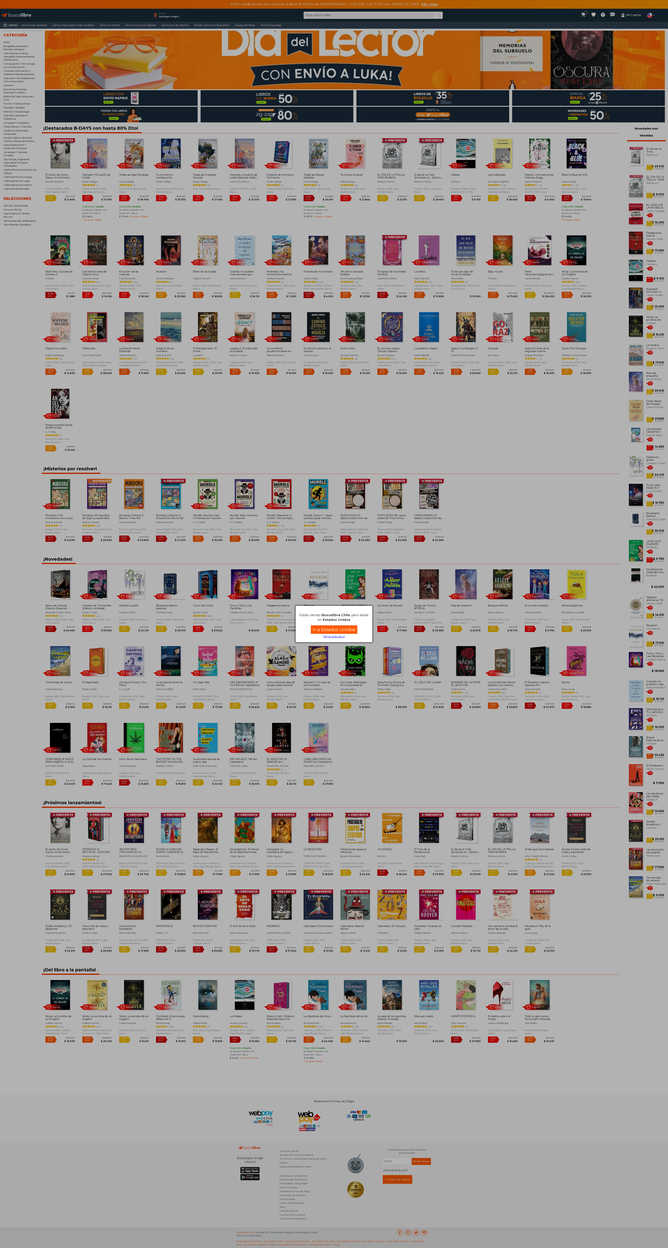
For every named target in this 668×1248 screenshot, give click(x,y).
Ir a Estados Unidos (334, 629)
